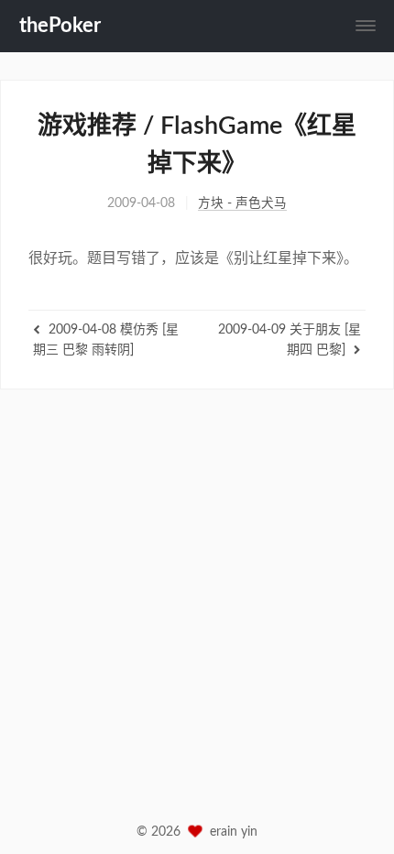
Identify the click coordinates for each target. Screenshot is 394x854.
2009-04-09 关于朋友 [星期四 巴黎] (289, 339)
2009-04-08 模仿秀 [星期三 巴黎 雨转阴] (106, 339)
